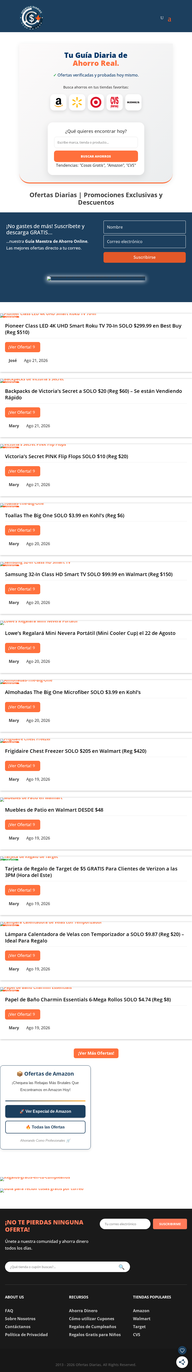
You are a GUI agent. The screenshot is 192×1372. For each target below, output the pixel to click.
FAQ (9, 1310)
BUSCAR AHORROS (96, 156)
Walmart (141, 1318)
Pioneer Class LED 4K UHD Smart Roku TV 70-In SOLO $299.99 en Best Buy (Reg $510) (93, 329)
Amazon (141, 1310)
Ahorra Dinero (83, 1310)
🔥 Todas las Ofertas (45, 1127)
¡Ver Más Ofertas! (96, 1053)
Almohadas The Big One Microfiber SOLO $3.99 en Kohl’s (73, 692)
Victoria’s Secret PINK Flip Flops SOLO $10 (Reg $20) (66, 456)
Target (139, 1326)
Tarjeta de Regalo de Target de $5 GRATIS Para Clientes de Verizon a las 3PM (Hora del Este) (91, 871)
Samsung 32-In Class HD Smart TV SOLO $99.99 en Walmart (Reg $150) (88, 574)
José (13, 360)
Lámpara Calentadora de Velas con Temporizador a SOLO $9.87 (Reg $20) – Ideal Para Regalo (94, 937)
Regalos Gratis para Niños (95, 1334)
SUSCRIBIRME (170, 1224)
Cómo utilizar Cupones (91, 1318)
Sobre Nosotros (20, 1318)
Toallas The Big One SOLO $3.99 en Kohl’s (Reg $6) (64, 515)
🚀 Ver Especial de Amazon (45, 1111)
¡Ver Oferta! (20, 347)
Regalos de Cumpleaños (92, 1326)
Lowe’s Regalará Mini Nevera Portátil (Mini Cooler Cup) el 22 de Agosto (90, 633)
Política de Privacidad (26, 1334)
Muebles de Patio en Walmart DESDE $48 (54, 809)
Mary (14, 426)
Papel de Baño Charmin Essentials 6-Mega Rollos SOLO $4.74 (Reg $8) (88, 999)
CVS (136, 1334)
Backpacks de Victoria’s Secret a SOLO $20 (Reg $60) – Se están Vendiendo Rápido (93, 394)
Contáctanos (17, 1326)
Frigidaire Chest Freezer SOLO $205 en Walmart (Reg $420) (75, 751)
